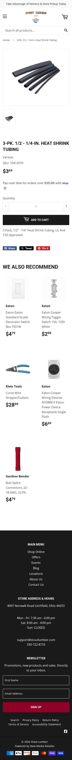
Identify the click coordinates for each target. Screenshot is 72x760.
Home (6, 40)
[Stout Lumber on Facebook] (65, 732)
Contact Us (36, 585)
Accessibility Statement (46, 724)
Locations (36, 574)
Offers (36, 557)
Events (36, 563)
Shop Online (36, 552)
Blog (36, 568)
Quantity (9, 198)
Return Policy (50, 720)
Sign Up (36, 707)
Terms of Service (18, 724)
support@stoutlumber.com (36, 640)
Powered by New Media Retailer (34, 746)
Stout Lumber (39, 741)
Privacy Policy (31, 720)
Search (15, 720)
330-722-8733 (36, 644)
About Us (36, 579)
